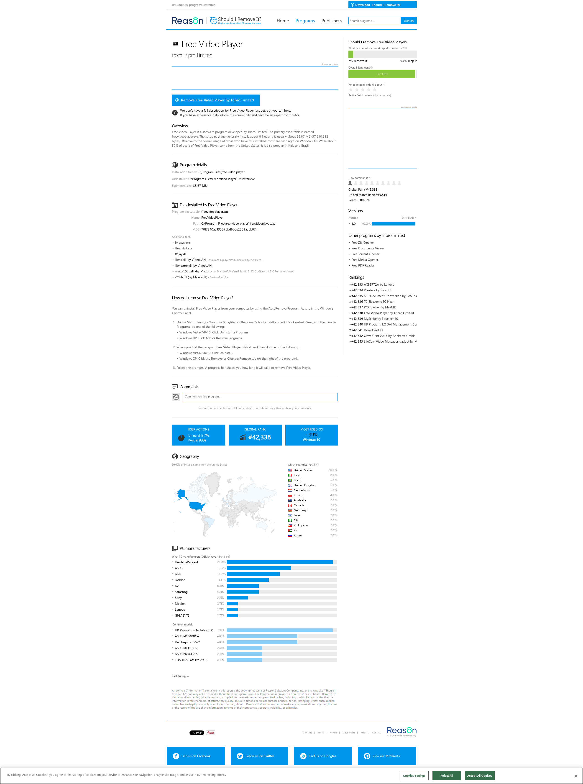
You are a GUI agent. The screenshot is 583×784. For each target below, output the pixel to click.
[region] (291, 776)
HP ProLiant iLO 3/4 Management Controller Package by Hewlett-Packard (415, 324)
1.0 (353, 223)
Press (364, 732)
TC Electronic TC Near (379, 301)
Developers (349, 732)
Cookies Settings (414, 775)
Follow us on (259, 756)
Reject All (446, 775)
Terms (321, 732)
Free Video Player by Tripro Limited (389, 313)
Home (283, 20)
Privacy (333, 732)
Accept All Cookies (479, 775)
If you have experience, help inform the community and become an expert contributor (239, 115)
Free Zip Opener (362, 242)
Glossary (307, 732)
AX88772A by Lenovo (379, 284)
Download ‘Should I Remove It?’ (378, 5)
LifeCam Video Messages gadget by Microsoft (396, 341)
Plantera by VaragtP (377, 290)
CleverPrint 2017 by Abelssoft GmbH (389, 335)
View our (386, 756)
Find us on (196, 756)
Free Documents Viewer (367, 248)
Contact (376, 732)
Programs (305, 20)
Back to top (179, 676)
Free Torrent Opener (365, 254)
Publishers (332, 20)
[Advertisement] (382, 138)
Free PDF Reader (362, 265)
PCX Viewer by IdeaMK (380, 307)
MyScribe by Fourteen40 (381, 318)
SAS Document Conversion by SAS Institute (394, 296)
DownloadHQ (373, 330)
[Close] (576, 776)
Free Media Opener (364, 259)
